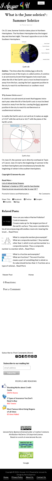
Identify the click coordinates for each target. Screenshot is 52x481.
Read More (13, 232)
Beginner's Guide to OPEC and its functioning (20, 186)
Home (31, 274)
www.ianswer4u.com (33, 437)
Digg (17, 202)
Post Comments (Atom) (23, 352)
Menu (41, 3)
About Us (29, 477)
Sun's (38, 104)
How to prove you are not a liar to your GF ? (20, 189)
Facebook (18, 199)
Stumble (8, 202)
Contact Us (41, 477)
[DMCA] (26, 458)
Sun (33, 71)
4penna (16, 432)
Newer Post (7, 274)
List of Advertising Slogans (13, 183)
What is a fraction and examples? (26, 254)
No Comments (44, 194)
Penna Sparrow (29, 475)
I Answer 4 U (24, 472)
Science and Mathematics (19, 194)
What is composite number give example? (30, 237)
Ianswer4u (43, 472)
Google (26, 463)
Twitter (28, 199)
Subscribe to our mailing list (16, 363)
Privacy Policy (17, 477)
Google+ (38, 199)
